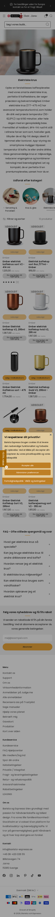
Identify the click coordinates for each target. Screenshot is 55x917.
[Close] (50, 434)
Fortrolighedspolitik (13, 481)
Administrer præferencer (27, 472)
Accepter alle (28, 465)
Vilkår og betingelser (35, 481)
